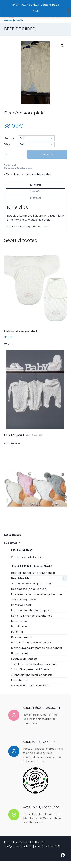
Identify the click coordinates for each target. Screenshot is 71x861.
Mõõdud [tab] (35, 197)
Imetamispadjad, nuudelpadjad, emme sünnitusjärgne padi (36, 597)
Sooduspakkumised (24, 658)
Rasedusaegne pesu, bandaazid (32, 642)
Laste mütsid (13, 534)
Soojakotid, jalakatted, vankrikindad (34, 664)
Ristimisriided (19, 653)
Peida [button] (35, 11)
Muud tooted (19, 626)
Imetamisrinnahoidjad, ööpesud (31, 610)
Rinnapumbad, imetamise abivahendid (36, 648)
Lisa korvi (47, 154)
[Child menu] (64, 578)
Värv (7, 144)
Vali (7, 344)
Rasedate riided (21, 637)
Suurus (9, 138)
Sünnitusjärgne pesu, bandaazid (32, 674)
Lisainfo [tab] (35, 191)
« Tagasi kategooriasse (27, 174)
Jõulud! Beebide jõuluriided (33, 583)
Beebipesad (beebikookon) (29, 589)
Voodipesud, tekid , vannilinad (30, 685)
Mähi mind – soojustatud (20, 331)
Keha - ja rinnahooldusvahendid (31, 615)
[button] (62, 46)
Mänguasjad (19, 621)
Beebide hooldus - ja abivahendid (33, 572)
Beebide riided (20, 29)
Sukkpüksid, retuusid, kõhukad (31, 669)
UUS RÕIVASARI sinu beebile (23, 435)
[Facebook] (63, 855)
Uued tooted (19, 680)
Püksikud (17, 631)
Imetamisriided (21, 604)
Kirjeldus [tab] (35, 184)
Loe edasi (10, 443)
